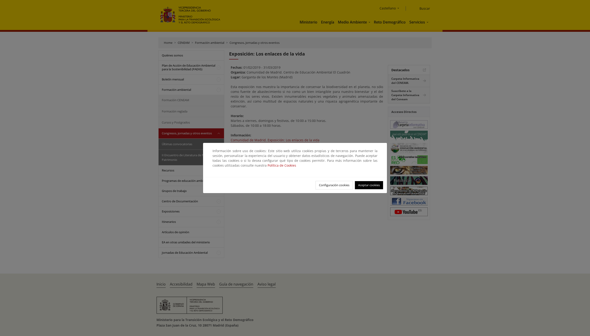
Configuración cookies (334, 185)
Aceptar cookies (369, 185)
